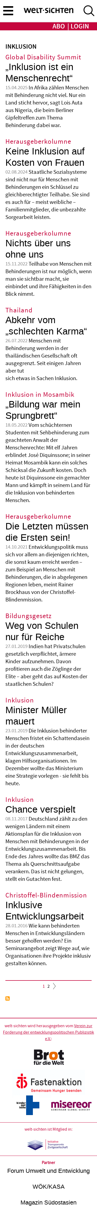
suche (89, 10)
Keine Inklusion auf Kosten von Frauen (45, 157)
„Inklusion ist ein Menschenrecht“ (39, 72)
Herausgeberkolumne (38, 141)
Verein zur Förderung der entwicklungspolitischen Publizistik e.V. (48, 1032)
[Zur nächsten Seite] (53, 987)
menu (8, 10)
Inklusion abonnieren (7, 998)
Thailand (19, 310)
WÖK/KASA (49, 1187)
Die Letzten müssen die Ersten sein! (46, 532)
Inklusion (19, 700)
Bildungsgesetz (28, 616)
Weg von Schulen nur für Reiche (41, 631)
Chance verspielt (40, 809)
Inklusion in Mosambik (39, 394)
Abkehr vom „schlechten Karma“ (46, 325)
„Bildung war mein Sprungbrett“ (42, 410)
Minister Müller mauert (36, 715)
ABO (59, 26)
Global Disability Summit (43, 57)
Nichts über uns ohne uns (38, 249)
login (80, 26)
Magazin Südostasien (48, 1202)
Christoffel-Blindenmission (46, 895)
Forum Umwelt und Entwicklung (48, 1171)
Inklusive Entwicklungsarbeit (44, 910)
